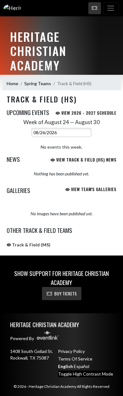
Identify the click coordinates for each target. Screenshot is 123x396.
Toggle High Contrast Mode (85, 374)
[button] (94, 8)
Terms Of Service (75, 358)
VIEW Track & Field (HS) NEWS (85, 159)
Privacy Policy (71, 351)
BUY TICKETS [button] (65, 293)
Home (12, 83)
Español (81, 366)
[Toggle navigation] (111, 8)
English (65, 366)
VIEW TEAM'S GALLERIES (93, 189)
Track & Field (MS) (30, 244)
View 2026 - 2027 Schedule (88, 112)
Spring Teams (37, 83)
